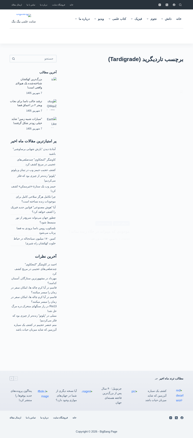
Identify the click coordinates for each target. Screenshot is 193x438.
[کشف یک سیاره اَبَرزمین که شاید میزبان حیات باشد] (176, 395)
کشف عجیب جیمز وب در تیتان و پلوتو (33, 170)
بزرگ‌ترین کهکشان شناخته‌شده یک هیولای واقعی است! (28, 83)
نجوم (154, 18)
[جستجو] (180, 5)
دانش (168, 18)
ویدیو (101, 18)
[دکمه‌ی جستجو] (13, 58)
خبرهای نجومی (121, 223)
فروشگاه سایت (58, 5)
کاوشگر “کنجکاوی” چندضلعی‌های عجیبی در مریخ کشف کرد (36, 269)
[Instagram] (160, 5)
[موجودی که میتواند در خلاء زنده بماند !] (159, 231)
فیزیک (138, 18)
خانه (71, 5)
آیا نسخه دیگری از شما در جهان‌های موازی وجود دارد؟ (66, 395)
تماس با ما (31, 5)
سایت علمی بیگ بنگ (23, 21)
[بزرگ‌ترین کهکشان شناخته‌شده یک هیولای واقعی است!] (51, 82)
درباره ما (43, 5)
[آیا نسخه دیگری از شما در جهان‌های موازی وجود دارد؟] (87, 395)
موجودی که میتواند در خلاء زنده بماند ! (99, 231)
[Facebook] (174, 5)
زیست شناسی (104, 223)
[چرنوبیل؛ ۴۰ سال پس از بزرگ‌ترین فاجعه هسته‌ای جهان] (132, 395)
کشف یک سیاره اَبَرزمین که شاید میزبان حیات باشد (155, 395)
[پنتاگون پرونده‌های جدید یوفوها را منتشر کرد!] (42, 395)
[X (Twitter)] (167, 5)
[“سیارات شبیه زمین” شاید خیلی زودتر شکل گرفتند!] (51, 122)
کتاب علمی (119, 18)
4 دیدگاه (95, 239)
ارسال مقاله (16, 5)
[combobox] (36, 58)
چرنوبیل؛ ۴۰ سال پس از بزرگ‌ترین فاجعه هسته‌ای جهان (111, 395)
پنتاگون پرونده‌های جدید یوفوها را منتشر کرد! (21, 395)
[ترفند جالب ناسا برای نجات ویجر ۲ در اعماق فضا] (51, 104)
